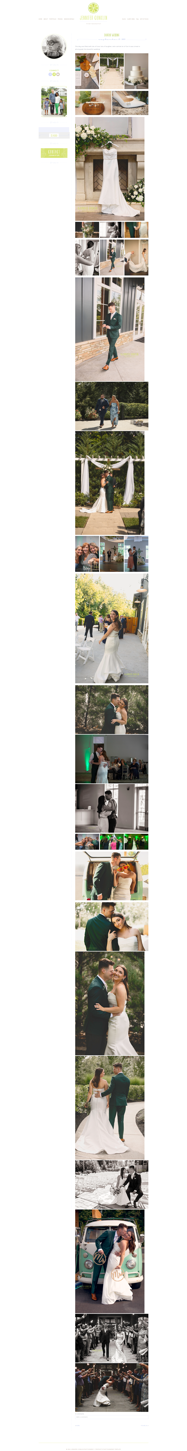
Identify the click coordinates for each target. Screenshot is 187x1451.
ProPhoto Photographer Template (108, 1449)
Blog (124, 19)
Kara (78, 1425)
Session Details (69, 19)
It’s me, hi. (144, 1425)
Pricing (60, 19)
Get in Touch (144, 19)
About (46, 19)
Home (40, 19)
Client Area (131, 19)
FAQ (137, 19)
